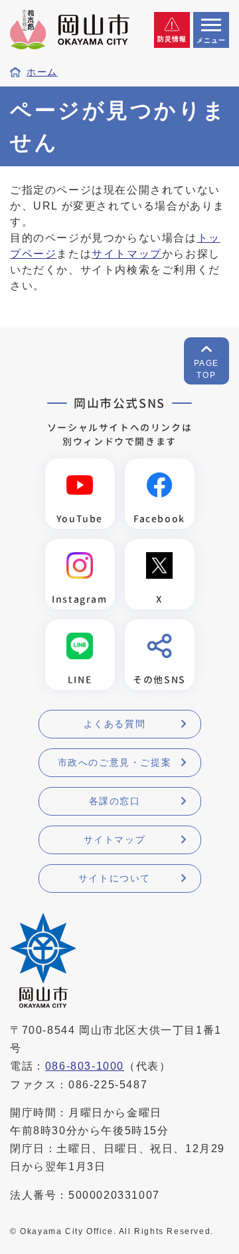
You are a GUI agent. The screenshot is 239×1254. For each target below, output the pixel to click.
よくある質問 (115, 723)
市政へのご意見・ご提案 (115, 762)
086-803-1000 (84, 1066)
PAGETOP (206, 369)
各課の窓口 (115, 801)
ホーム (42, 72)
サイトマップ (127, 253)
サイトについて (114, 878)
